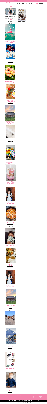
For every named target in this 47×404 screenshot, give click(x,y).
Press (5, 396)
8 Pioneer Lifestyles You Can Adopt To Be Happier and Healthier (10, 122)
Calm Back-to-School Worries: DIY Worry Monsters (10, 203)
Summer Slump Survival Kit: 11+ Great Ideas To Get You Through (10, 41)
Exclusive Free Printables (20, 395)
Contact (22, 402)
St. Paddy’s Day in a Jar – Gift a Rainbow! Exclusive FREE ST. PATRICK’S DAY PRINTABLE (10, 162)
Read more (10, 19)
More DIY (10, 308)
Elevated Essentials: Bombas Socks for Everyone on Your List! (10, 369)
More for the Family (10, 224)
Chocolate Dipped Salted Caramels (21, 22)
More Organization (10, 266)
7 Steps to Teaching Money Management (10, 245)
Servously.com (34, 402)
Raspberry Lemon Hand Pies (10, 60)
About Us (18, 396)
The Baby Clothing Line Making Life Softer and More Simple (10, 390)
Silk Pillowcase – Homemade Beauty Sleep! (10, 139)
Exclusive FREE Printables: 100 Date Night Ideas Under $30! (10, 182)
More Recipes (10, 103)
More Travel (10, 348)
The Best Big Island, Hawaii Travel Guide (10, 326)
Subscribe (6, 395)
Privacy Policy (24, 402)
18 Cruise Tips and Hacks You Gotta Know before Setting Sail (10, 346)
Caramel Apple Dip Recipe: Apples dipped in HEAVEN (10, 82)
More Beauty (10, 141)
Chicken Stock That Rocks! (10, 265)
